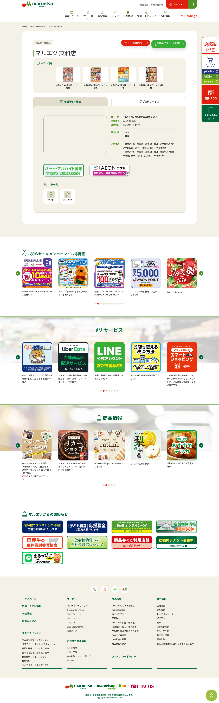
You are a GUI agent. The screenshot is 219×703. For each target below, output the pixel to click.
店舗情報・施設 (72, 101)
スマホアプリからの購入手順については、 (36, 471)
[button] (95, 304)
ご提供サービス (150, 101)
